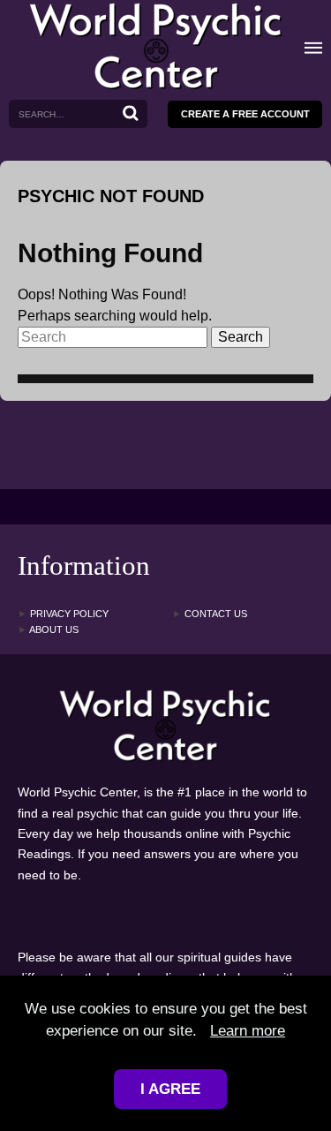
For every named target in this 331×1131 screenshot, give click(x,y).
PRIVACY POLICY (63, 614)
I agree (170, 1089)
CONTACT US (209, 614)
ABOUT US (48, 630)
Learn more (247, 1030)
